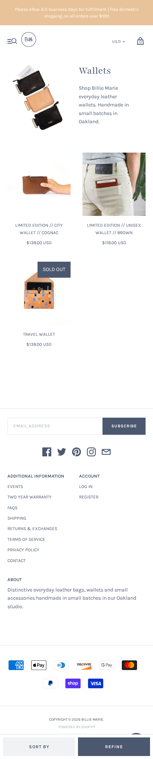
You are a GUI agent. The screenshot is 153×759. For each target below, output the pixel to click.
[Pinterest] (76, 453)
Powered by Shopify (76, 727)
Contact (16, 560)
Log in (85, 486)
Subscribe (124, 426)
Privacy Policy (23, 549)
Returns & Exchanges (32, 528)
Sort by (39, 746)
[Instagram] (91, 453)
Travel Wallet (39, 334)
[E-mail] (106, 453)
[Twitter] (61, 453)
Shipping (16, 518)
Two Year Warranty (29, 497)
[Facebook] (46, 453)
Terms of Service (26, 539)
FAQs (12, 507)
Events (15, 486)
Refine (114, 746)
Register (88, 497)
